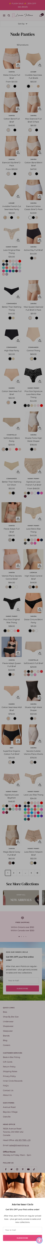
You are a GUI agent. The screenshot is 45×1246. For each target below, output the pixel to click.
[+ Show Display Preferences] (39, 1240)
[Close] (41, 1176)
